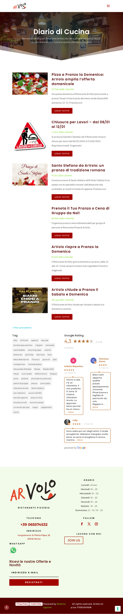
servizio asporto (21, 398)
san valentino (20, 393)
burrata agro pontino (23, 345)
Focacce (35, 359)
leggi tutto (62, 111)
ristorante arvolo (21, 388)
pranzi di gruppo (21, 383)
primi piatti (45, 383)
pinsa (16, 378)
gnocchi (46, 359)
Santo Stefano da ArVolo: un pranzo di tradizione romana (78, 168)
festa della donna (21, 359)
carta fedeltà (19, 350)
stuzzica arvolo (20, 402)
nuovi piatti (27, 374)
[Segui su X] (89, 524)
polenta (24, 378)
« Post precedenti (22, 327)
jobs (55, 359)
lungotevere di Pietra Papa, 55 (34, 535)
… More (70, 412)
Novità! (70, 89)
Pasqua (53, 374)
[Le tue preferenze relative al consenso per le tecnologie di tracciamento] (118, 609)
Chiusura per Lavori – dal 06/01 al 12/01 (81, 124)
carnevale (49, 345)
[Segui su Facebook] (82, 524)
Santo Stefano (37, 388)
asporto (34, 340)
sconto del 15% (35, 393)
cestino (47, 350)
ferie (49, 355)
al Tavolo (24, 340)
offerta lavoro (41, 374)
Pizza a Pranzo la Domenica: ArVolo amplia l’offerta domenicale (78, 79)
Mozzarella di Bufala (22, 369)
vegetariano (46, 407)
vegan (35, 407)
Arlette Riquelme (73, 366)
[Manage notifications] (6, 607)
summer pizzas (37, 402)
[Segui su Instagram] (96, 524)
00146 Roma (33, 538)
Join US (74, 540)
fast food (41, 355)
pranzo (34, 383)
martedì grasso (35, 364)
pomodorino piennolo (41, 378)
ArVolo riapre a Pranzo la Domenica (75, 249)
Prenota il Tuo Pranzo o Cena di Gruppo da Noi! (81, 210)
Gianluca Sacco (104, 360)
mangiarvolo (19, 364)
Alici (15, 340)
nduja (16, 374)
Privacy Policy (22, 604)
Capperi (38, 345)
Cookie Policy (35, 604)
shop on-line (36, 398)
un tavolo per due (21, 407)
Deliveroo (18, 355)
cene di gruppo (34, 350)
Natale (37, 369)
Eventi (68, 175)
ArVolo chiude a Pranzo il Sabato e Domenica (75, 292)
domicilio (29, 355)
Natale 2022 (48, 369)
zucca (16, 412)
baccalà (44, 340)
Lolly (75, 420)
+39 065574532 (34, 524)
